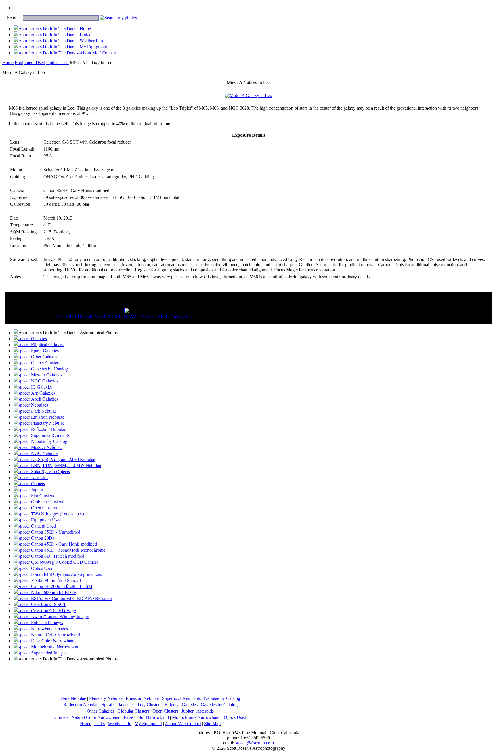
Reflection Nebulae (48, 429)
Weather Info (119, 723)
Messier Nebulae (46, 447)
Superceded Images (48, 653)
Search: (14, 17)
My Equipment (148, 723)
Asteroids (39, 477)
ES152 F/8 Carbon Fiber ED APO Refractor (71, 598)
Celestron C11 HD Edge (53, 610)
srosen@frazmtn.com (254, 742)
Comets (37, 483)
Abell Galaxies (44, 399)
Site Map (212, 723)
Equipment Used (30, 62)
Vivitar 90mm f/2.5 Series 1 (55, 580)
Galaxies (38, 338)
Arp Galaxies (42, 393)
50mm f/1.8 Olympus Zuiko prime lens (66, 574)
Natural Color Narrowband (55, 634)
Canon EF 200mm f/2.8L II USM (61, 586)
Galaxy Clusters (45, 362)
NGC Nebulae (44, 453)
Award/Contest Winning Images (59, 616)
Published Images (46, 622)
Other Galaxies (44, 356)
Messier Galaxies (46, 375)
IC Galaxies (41, 387)
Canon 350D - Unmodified (55, 532)
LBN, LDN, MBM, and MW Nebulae (65, 465)
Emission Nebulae (47, 417)
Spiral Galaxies (44, 350)
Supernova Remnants (50, 435)
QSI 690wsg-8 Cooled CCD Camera (64, 562)
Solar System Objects (50, 471)
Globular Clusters (46, 501)
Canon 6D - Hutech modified (57, 556)
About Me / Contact (183, 723)
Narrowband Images (49, 628)
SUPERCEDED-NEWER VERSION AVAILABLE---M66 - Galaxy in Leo (127, 316)
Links (99, 723)
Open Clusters (43, 507)
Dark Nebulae (43, 411)
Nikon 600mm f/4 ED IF (53, 592)
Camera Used (43, 526)
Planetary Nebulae (47, 423)
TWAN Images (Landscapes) (57, 514)
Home (8, 62)
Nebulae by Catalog (48, 441)
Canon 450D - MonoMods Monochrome (67, 550)
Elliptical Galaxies (47, 344)
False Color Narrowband (53, 640)
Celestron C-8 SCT (48, 604)
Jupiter (36, 489)
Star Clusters (42, 495)
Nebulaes (39, 405)
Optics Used (57, 62)
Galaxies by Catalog (49, 368)
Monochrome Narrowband (54, 646)
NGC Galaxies (44, 381)
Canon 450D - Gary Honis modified (63, 544)
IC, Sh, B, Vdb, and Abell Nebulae (62, 459)
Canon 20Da (42, 538)
